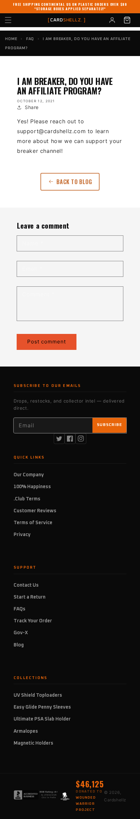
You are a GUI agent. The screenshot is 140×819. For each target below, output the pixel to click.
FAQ (30, 39)
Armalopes (26, 731)
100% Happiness (32, 486)
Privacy (22, 534)
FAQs (19, 609)
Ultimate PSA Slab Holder (42, 719)
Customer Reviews (35, 511)
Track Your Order (33, 621)
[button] (15, 20)
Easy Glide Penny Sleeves (42, 707)
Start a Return (30, 597)
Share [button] (32, 107)
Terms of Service (33, 522)
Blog (19, 645)
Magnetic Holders (33, 743)
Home (11, 39)
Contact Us (26, 585)
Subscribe (109, 425)
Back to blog (74, 182)
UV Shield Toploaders (38, 695)
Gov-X (21, 632)
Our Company (29, 475)
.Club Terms (27, 499)
